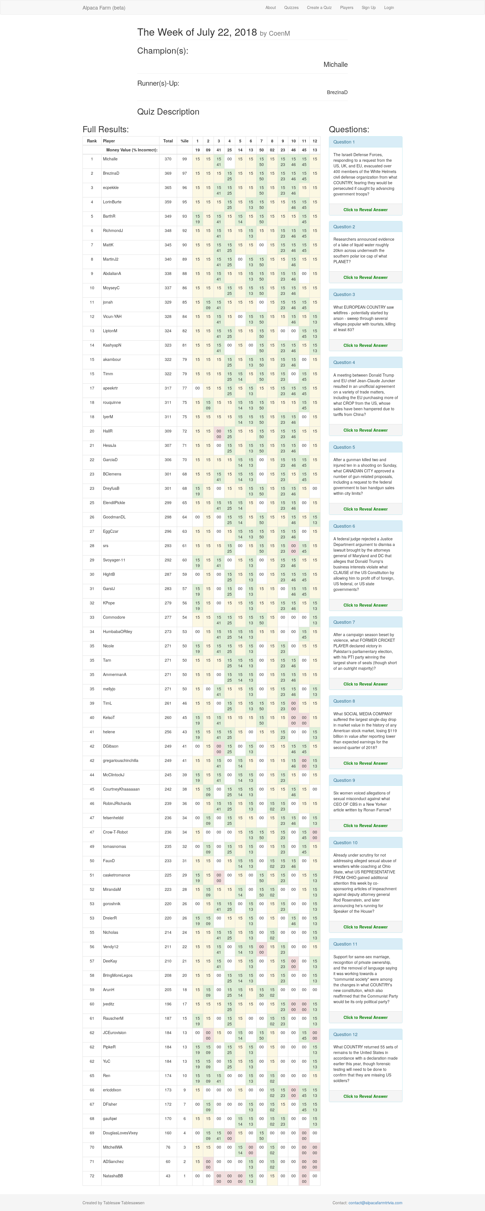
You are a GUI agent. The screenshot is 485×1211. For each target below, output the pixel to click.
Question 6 (344, 526)
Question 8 (344, 701)
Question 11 (345, 944)
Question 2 (344, 226)
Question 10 (345, 842)
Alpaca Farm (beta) (104, 7)
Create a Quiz (319, 7)
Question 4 (344, 362)
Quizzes (291, 7)
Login (389, 7)
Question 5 (344, 447)
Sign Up (369, 7)
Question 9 (344, 780)
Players (346, 7)
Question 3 (344, 294)
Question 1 (344, 141)
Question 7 (344, 622)
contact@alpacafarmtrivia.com (375, 1202)
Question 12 (345, 1034)
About (271, 7)
